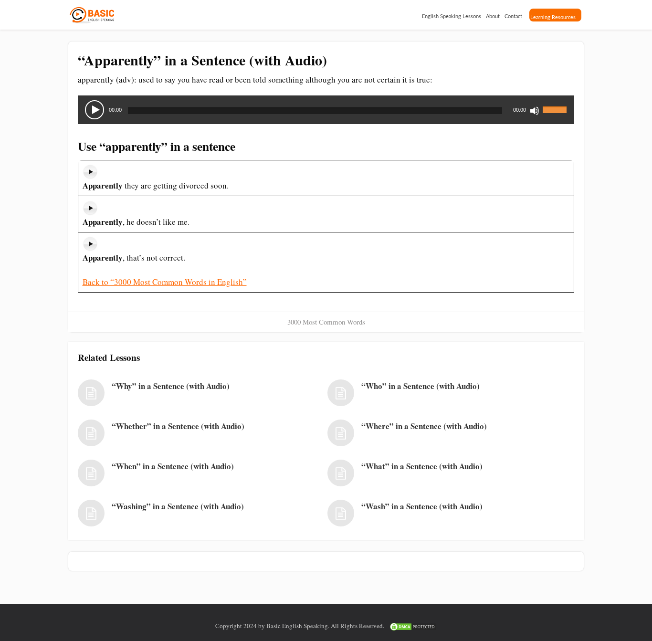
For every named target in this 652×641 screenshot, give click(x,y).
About (493, 16)
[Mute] (534, 111)
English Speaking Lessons (451, 16)
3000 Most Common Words (326, 321)
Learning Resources (553, 17)
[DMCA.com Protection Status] (413, 625)
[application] (326, 109)
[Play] (94, 109)
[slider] (556, 104)
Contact (513, 16)
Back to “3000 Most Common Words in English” (165, 281)
